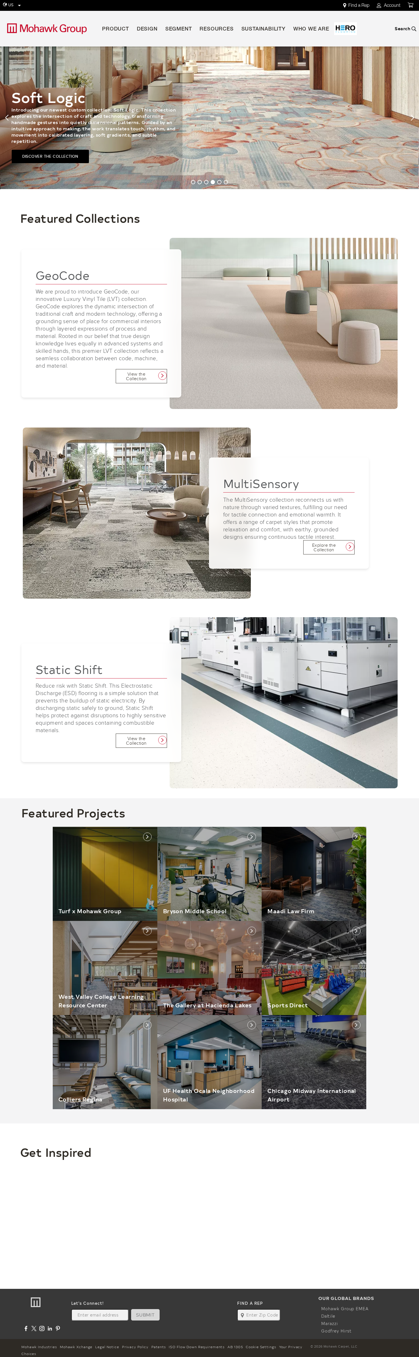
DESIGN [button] (147, 29)
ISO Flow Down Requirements (197, 1346)
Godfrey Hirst (336, 1331)
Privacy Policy (135, 1346)
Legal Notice (107, 1346)
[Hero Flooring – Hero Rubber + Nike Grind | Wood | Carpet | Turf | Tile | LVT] (345, 28)
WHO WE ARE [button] (311, 29)
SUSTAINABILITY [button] (263, 29)
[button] (7, 118)
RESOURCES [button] (216, 29)
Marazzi (329, 1323)
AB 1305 (235, 1346)
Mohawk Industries (39, 1346)
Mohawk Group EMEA (345, 1308)
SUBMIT (145, 1314)
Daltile (328, 1316)
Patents (158, 1346)
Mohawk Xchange (76, 1346)
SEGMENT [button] (178, 29)
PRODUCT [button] (115, 29)
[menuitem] (359, 5)
